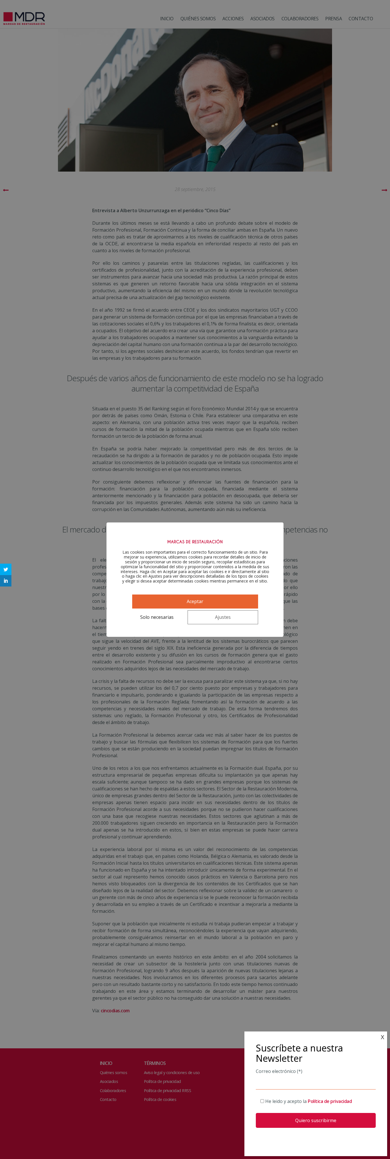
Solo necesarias (157, 617)
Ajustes (223, 617)
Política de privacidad (330, 1101)
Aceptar (195, 601)
